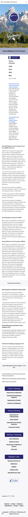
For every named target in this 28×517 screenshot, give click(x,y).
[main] (14, 51)
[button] (1, 2)
